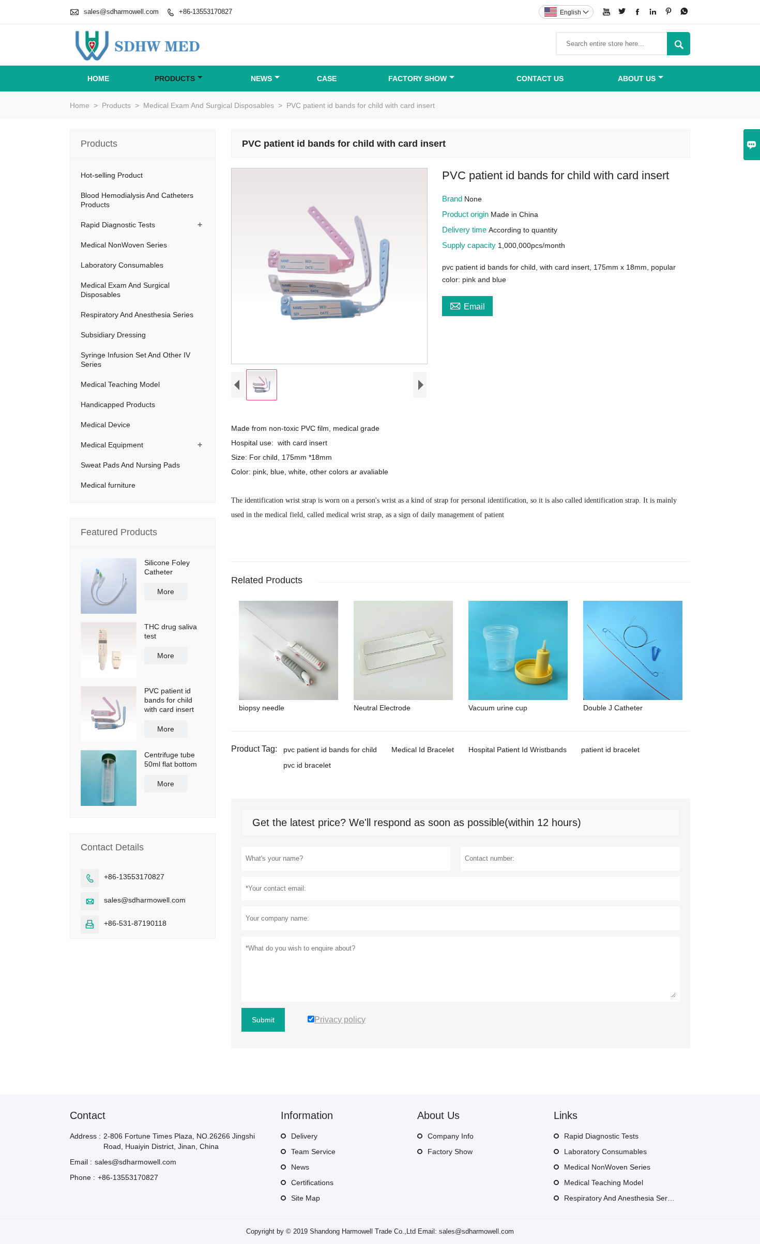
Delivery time (465, 229)
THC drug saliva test (170, 631)
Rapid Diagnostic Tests (118, 225)
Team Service (313, 1151)
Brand (453, 198)
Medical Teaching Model (120, 384)
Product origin (466, 214)
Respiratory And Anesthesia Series (137, 314)
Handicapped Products (118, 404)
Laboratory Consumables (122, 265)
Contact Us (540, 78)
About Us (637, 78)
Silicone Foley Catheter (167, 567)
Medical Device (105, 425)
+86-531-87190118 (135, 923)
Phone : (82, 1177)
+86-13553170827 (205, 11)
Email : (81, 1162)
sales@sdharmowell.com (121, 11)
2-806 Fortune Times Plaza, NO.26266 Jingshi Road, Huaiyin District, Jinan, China (179, 1141)
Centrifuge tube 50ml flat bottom (170, 759)
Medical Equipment (112, 445)
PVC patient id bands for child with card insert (169, 700)
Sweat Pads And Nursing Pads (130, 465)
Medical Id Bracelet (422, 749)
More (165, 591)
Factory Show (417, 78)
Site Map (305, 1198)
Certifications (312, 1182)
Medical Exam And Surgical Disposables (208, 105)
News (261, 78)
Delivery (304, 1136)
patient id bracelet (610, 749)
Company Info (451, 1136)
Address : (85, 1136)
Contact (87, 1115)
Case (327, 78)
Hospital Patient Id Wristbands (517, 749)
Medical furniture (108, 485)
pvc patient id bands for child (330, 749)
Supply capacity (470, 245)
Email (467, 305)
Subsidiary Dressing (113, 335)
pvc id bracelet (307, 765)
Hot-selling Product (112, 175)
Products (175, 78)
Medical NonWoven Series (124, 245)
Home (98, 78)
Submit (263, 1020)
